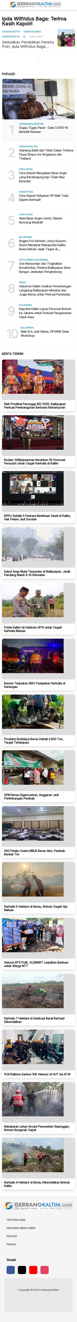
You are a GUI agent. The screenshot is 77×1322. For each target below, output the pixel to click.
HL (24, 36)
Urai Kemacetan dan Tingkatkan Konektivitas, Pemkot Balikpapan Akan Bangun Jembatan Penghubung (45, 267)
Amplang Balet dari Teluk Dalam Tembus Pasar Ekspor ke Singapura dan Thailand (46, 154)
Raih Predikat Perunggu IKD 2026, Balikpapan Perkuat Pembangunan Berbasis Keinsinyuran (35, 405)
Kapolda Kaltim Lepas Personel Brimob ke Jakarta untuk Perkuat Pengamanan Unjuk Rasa (45, 313)
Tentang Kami (16, 1219)
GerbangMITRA (11, 31)
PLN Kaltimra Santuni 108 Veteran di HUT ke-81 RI (37, 1074)
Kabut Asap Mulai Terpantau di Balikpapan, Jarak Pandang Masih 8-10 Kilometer (37, 573)
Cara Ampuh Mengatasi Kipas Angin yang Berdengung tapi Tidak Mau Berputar (43, 177)
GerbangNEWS (32, 31)
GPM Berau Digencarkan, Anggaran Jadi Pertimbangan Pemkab (31, 796)
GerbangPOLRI (11, 36)
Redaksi (12, 1236)
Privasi (11, 1244)
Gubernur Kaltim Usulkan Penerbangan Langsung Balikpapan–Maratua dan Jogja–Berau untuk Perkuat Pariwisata (45, 290)
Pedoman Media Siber (21, 1228)
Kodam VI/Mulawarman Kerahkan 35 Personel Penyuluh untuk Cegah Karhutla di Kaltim (34, 461)
